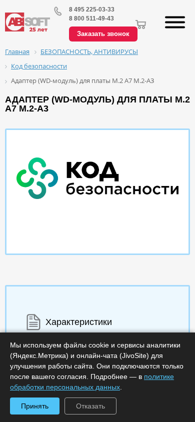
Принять (34, 406)
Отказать (90, 406)
